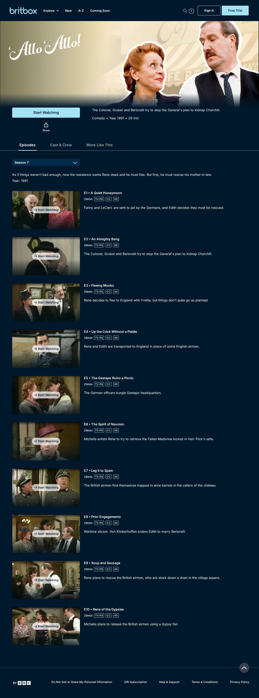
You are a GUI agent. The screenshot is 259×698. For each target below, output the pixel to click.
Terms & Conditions (205, 682)
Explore (49, 11)
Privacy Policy (239, 682)
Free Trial (235, 10)
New (68, 11)
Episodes (27, 145)
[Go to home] (22, 683)
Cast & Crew (61, 145)
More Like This (99, 145)
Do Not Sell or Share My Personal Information (81, 682)
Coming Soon (100, 11)
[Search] (185, 10)
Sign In (209, 10)
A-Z (81, 11)
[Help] (192, 10)
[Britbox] (23, 10)
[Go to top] (244, 668)
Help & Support (169, 682)
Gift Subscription (135, 682)
